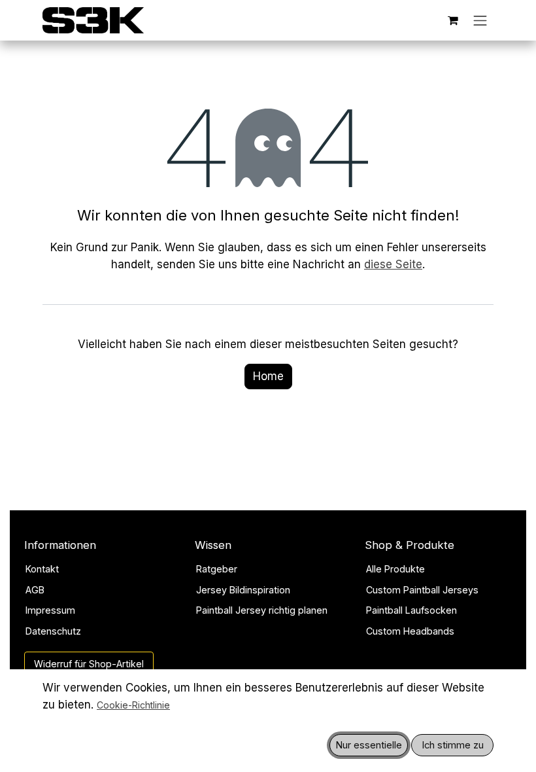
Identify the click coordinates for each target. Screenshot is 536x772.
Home (268, 376)
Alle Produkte (395, 568)
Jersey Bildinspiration (243, 589)
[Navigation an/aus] (480, 20)
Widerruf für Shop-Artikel (89, 663)
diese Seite (393, 264)
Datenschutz (53, 631)
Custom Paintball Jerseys (422, 589)
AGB (34, 589)
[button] (368, 745)
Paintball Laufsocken (411, 610)
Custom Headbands (410, 631)
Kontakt (42, 568)
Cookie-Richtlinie (133, 705)
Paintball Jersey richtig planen (261, 610)
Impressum (50, 610)
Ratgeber (216, 568)
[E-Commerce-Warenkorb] (453, 20)
